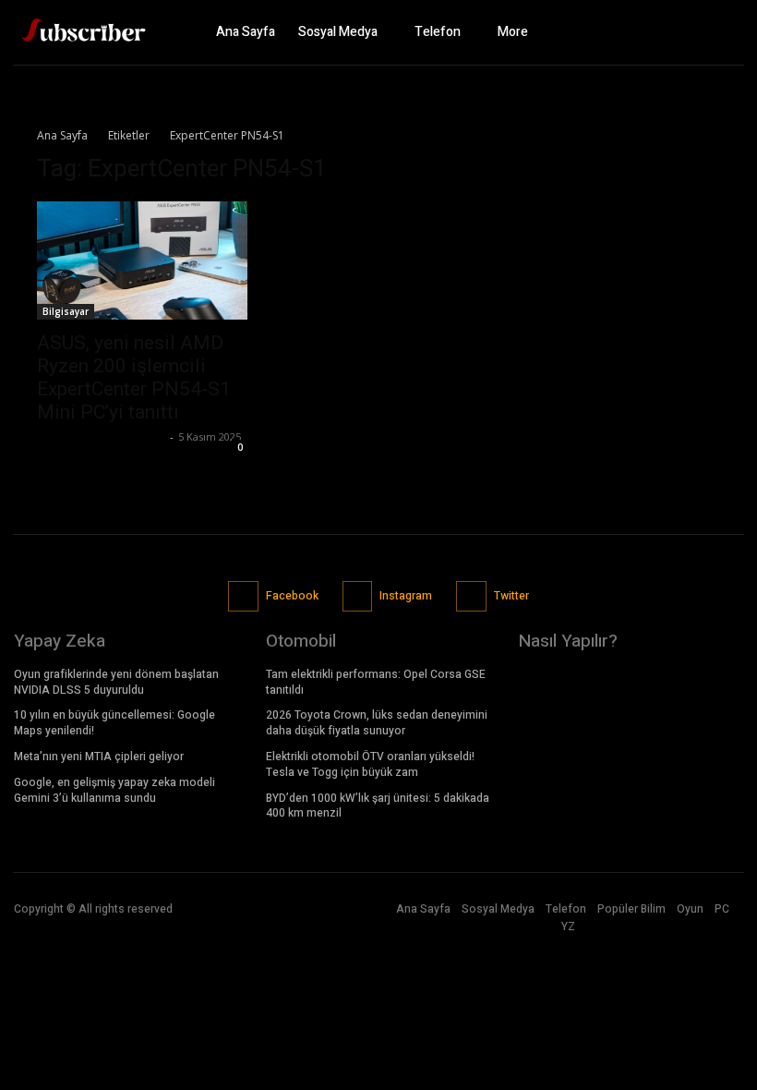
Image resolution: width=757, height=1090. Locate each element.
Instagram (405, 595)
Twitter (511, 595)
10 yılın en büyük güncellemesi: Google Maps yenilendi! (114, 723)
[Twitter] (725, 32)
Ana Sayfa (62, 135)
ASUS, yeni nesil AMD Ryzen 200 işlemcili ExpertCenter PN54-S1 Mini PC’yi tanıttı (134, 377)
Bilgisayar (65, 311)
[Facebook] (660, 32)
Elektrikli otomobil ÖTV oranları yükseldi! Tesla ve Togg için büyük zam (370, 764)
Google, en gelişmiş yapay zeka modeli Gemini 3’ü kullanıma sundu (114, 790)
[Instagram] (692, 32)
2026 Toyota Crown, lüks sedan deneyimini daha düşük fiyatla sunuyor (376, 723)
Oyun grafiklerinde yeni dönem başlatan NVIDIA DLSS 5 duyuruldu (116, 682)
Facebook (292, 595)
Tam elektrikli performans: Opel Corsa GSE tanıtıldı (376, 682)
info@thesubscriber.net (101, 436)
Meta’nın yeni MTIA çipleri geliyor (99, 756)
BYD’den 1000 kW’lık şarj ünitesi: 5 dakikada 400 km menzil (377, 806)
